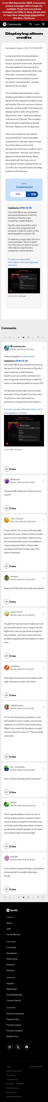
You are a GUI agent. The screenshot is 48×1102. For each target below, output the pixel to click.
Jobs (8, 928)
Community (14, 24)
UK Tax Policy (10, 1092)
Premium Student (14, 1030)
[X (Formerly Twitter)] (18, 1047)
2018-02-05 (26, 207)
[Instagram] (9, 1047)
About (9, 923)
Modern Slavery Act (12, 1088)
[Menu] (43, 24)
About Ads (10, 1084)
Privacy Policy (10, 1075)
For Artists (11, 947)
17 (38, 337)
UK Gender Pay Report (14, 1096)
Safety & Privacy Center (14, 1071)
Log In (37, 24)
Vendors (10, 970)
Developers (11, 953)
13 (28, 337)
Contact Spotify (13, 1000)
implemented (24, 187)
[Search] (31, 24)
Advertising (11, 958)
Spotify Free (12, 1036)
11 (18, 337)
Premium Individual (15, 1013)
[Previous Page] (5, 337)
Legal (8, 1067)
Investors (10, 964)
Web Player (11, 989)
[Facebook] (26, 1047)
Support (10, 983)
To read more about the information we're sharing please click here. (23, 262)
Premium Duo (12, 1019)
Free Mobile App (14, 994)
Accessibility (20, 1084)
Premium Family (13, 1024)
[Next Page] (42, 337)
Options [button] (42, 48)
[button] (18, 194)
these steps (30, 15)
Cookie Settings (12, 1079)
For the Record (13, 934)
